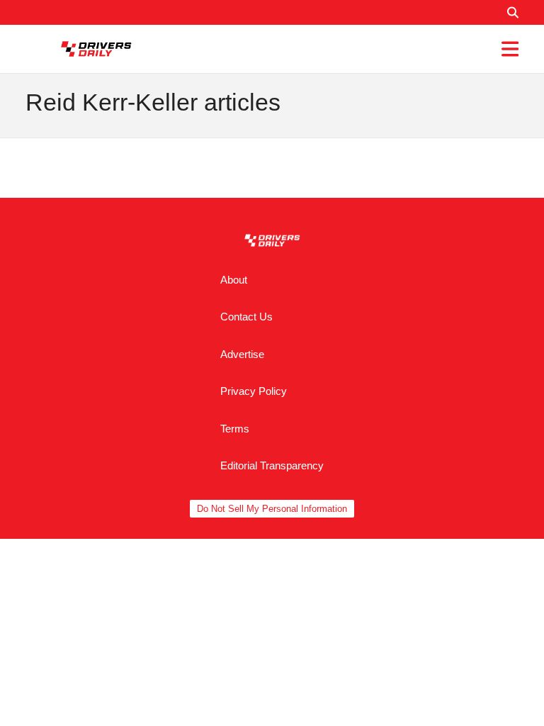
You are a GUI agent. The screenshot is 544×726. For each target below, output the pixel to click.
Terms (234, 429)
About (233, 280)
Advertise (242, 354)
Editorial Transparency (272, 465)
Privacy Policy (253, 391)
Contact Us (246, 317)
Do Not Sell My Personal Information (272, 508)
